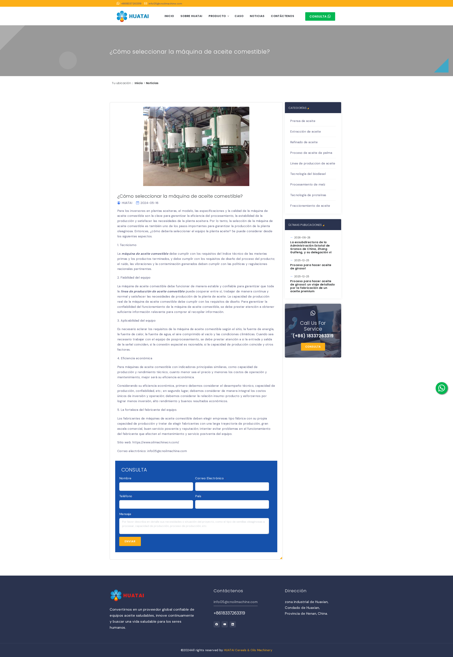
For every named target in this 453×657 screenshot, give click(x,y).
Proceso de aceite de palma (311, 153)
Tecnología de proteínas (308, 195)
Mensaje (126, 514)
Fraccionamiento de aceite (310, 206)
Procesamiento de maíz (307, 184)
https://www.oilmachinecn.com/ (155, 442)
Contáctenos (282, 16)
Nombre (125, 478)
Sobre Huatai (191, 16)
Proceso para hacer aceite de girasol (310, 266)
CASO (239, 16)
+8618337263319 (131, 3)
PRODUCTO (217, 16)
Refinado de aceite (304, 142)
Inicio (169, 16)
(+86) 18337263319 (313, 336)
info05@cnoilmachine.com (165, 3)
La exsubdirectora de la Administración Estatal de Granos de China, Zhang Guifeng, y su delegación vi (311, 247)
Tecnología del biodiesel (308, 174)
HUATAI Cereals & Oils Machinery (248, 650)
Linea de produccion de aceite (312, 163)
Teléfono (126, 496)
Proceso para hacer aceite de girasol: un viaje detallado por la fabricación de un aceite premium (312, 286)
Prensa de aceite (302, 121)
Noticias (257, 16)
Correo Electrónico (210, 478)
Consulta (313, 347)
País (199, 496)
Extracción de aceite (305, 131)
